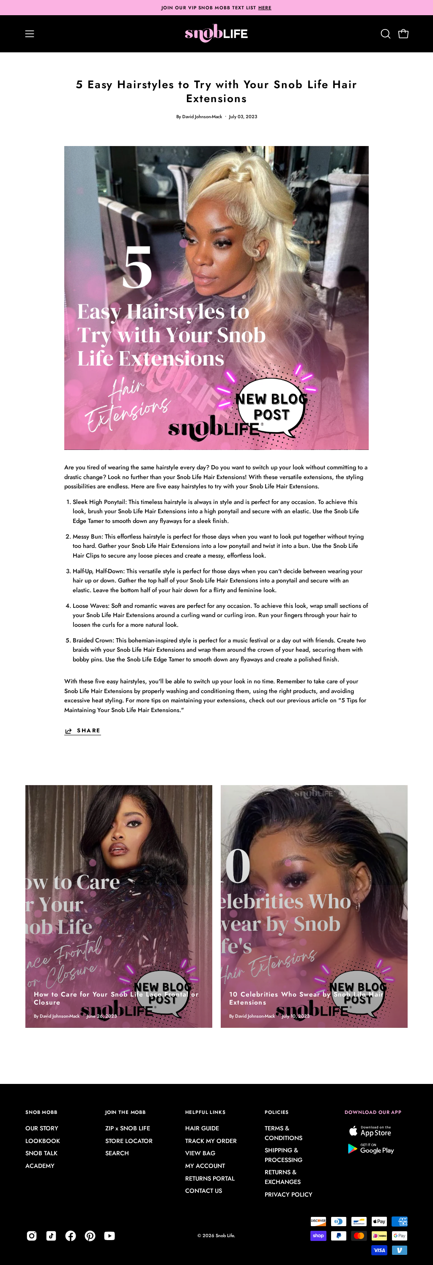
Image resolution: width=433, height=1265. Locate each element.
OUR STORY (41, 1128)
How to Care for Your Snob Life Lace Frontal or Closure (116, 998)
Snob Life (225, 1235)
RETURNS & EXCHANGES (283, 1177)
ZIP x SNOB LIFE (127, 1128)
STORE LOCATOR (129, 1141)
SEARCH (117, 1153)
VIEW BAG (200, 1153)
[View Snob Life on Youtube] (109, 1236)
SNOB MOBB (41, 1112)
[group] (216, 7)
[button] (385, 34)
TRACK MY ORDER (211, 1141)
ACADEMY (40, 1166)
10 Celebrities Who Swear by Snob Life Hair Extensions (306, 998)
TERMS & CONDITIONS (283, 1133)
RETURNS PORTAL (210, 1178)
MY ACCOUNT (205, 1166)
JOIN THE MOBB (125, 1112)
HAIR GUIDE (202, 1128)
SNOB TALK (41, 1153)
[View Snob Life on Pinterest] (90, 1236)
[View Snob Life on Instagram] (31, 1236)
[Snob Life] (216, 34)
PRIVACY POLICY (288, 1194)
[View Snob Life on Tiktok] (51, 1236)
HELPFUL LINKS (205, 1112)
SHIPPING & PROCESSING (283, 1155)
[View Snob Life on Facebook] (70, 1236)
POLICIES (277, 1112)
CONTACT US (203, 1191)
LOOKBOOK (42, 1141)
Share (89, 730)
